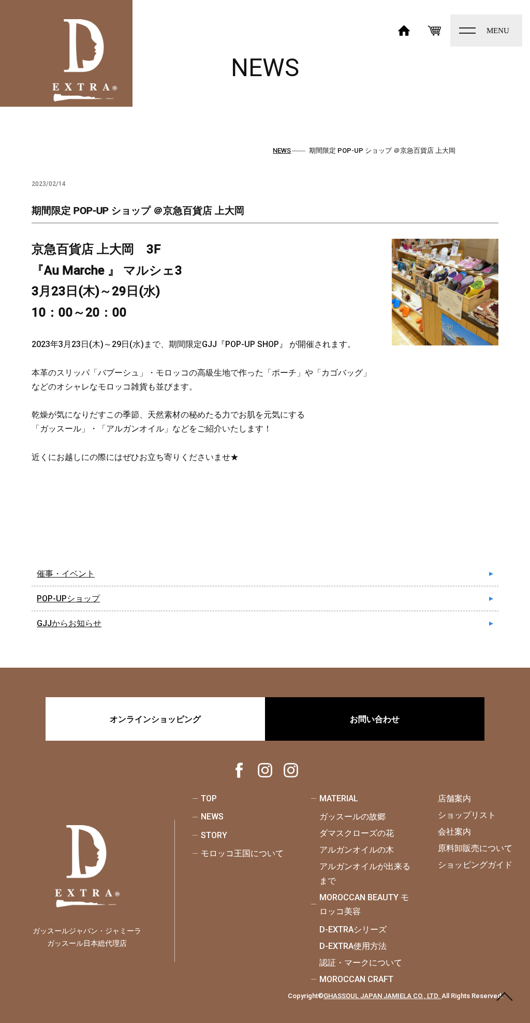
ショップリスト (467, 815)
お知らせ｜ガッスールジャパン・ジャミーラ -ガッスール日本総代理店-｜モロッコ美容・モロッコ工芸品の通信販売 (84, 60)
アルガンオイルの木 (356, 850)
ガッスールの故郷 (352, 817)
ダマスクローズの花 (356, 833)
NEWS (212, 817)
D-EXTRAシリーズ (353, 929)
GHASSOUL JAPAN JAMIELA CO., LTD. (382, 996)
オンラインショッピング (155, 719)
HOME (404, 30)
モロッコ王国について (242, 853)
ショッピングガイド (475, 865)
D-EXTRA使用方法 (353, 946)
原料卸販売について (475, 848)
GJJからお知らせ (69, 623)
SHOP (435, 30)
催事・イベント (66, 574)
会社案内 (454, 832)
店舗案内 (454, 798)
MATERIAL (338, 798)
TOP (209, 798)
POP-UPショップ (68, 598)
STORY (214, 835)
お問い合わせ (375, 719)
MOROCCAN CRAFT (356, 979)
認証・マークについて (360, 963)
